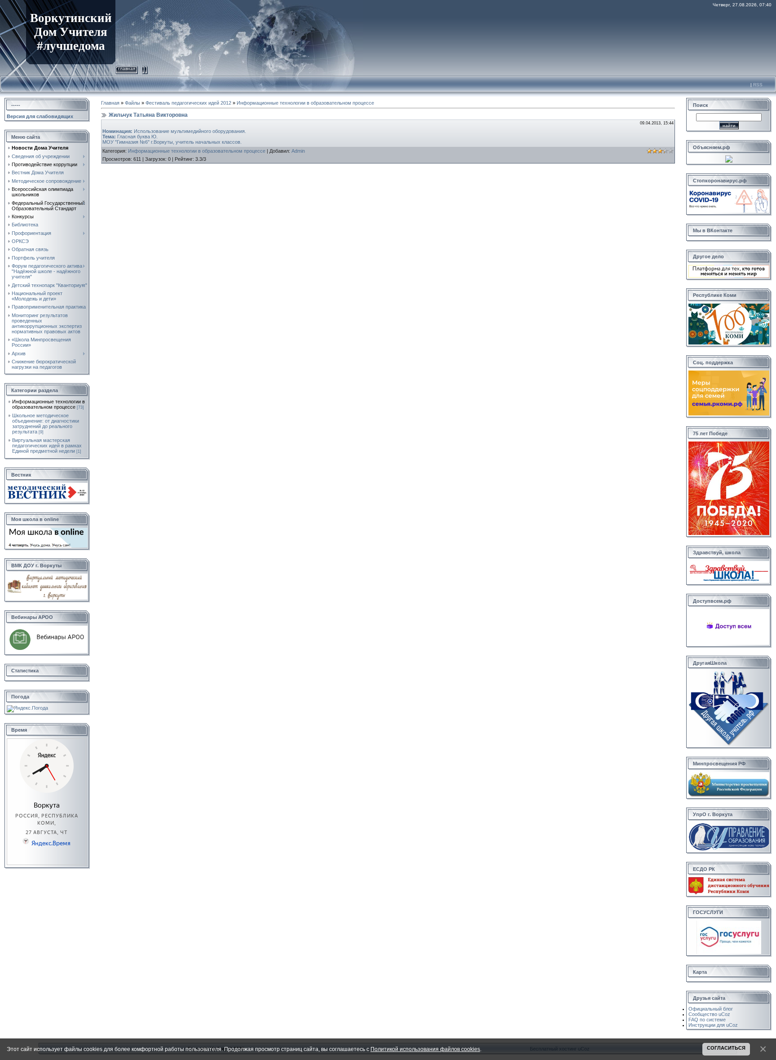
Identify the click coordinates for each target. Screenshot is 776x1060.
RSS (758, 84)
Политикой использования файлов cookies (425, 1049)
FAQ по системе (707, 1019)
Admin (298, 151)
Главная (126, 68)
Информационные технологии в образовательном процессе (48, 404)
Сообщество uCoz (709, 1014)
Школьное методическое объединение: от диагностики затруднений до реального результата (45, 423)
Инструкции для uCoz (713, 1025)
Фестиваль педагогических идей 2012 (188, 103)
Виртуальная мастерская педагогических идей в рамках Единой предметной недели (47, 445)
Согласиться (726, 1048)
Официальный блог (710, 1008)
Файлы (132, 103)
